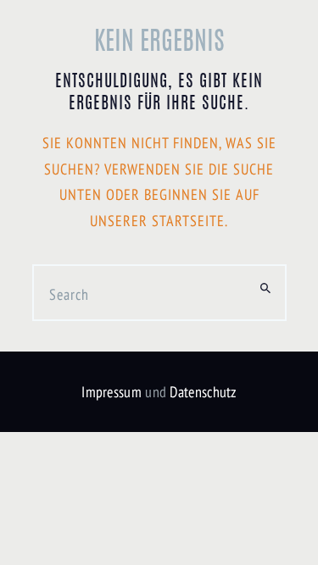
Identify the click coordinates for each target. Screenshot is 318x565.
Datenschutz (203, 392)
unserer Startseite (157, 220)
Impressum (111, 392)
